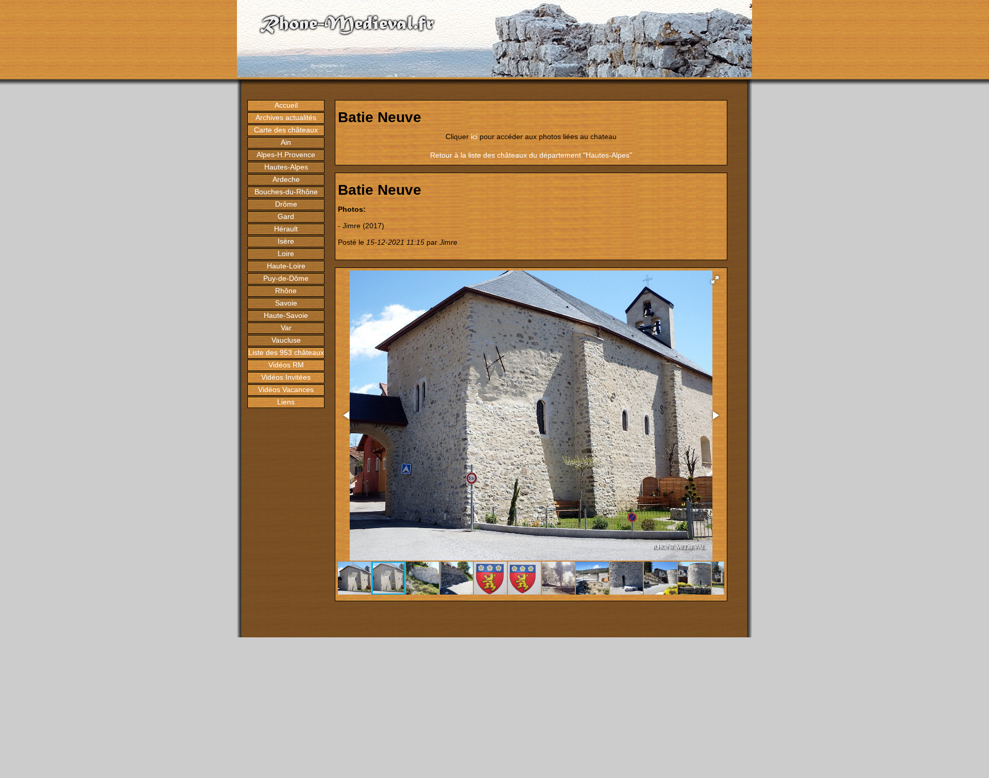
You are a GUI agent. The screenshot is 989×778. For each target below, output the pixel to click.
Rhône (286, 290)
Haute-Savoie (286, 315)
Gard (286, 216)
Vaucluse (286, 340)
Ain (286, 142)
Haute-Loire (286, 266)
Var (286, 328)
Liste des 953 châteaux (286, 352)
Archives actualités (285, 117)
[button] (715, 280)
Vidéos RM (286, 365)
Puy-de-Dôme (286, 278)
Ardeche (286, 179)
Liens (286, 402)
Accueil (286, 105)
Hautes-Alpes (286, 167)
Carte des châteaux (286, 130)
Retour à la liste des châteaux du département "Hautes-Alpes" (531, 155)
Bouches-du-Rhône (286, 192)
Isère (286, 241)
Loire (286, 253)
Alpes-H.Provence (286, 154)
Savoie (286, 303)
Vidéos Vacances (286, 389)
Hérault (286, 229)
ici (474, 136)
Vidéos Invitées (286, 377)
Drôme (286, 204)
